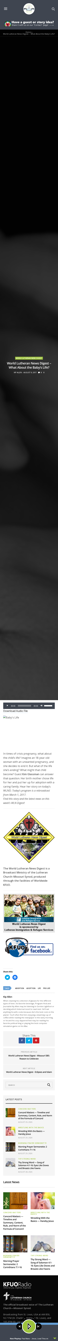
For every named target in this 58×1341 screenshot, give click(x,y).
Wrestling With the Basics (31, 1127)
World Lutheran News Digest (29, 358)
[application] (29, 706)
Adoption (30, 988)
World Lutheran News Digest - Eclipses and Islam (29, 1072)
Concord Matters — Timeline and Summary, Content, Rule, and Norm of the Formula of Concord (35, 1115)
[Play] (7, 705)
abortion (19, 988)
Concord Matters (27, 1109)
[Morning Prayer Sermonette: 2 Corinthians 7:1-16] (10, 1146)
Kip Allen (18, 372)
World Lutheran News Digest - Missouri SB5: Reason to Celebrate (29, 1057)
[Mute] (41, 705)
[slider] (48, 705)
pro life (46, 988)
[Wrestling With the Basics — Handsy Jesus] (10, 1131)
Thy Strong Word (27, 1159)
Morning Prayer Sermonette (32, 1143)
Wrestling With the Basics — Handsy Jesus (42, 1220)
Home (28, 32)
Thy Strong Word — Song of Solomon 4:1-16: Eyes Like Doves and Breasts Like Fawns (33, 1165)
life (39, 988)
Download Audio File (15, 711)
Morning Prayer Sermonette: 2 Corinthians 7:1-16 (32, 1148)
